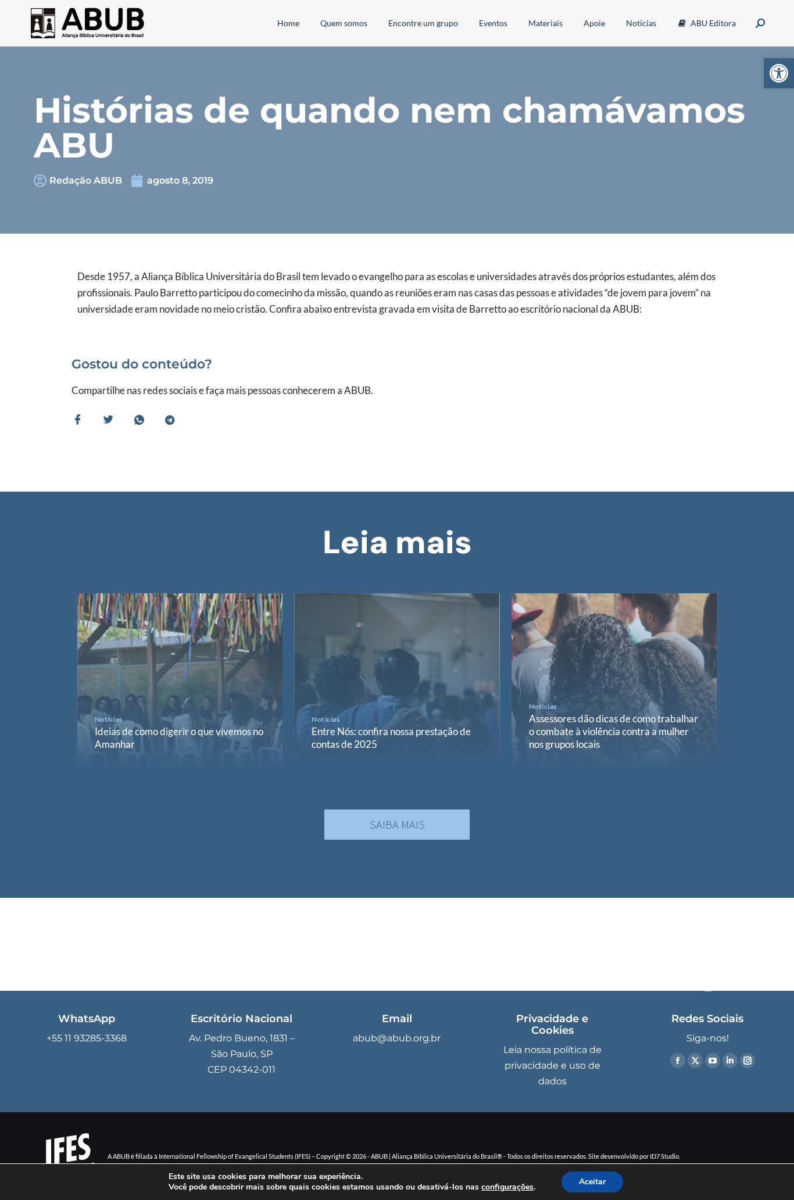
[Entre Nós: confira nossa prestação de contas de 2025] (396, 680)
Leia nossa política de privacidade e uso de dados (552, 1065)
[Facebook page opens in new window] (677, 1060)
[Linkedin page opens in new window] (730, 1060)
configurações (507, 1187)
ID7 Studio (664, 1156)
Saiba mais (397, 824)
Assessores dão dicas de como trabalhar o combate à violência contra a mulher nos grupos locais (613, 731)
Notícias (109, 719)
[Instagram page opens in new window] (747, 1060)
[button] (779, 73)
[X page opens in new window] (695, 1060)
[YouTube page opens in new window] (712, 1060)
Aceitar (592, 1181)
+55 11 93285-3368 (87, 1038)
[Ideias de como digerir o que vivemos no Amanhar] (179, 680)
